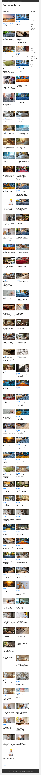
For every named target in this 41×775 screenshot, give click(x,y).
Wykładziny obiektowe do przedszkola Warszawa (22, 70)
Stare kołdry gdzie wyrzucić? (7, 162)
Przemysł (32, 44)
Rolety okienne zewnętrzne (20, 224)
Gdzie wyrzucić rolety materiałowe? (8, 576)
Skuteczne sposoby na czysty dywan (22, 683)
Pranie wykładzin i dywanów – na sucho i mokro (8, 344)
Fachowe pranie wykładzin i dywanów (21, 103)
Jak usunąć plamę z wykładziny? (21, 389)
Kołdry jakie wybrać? (8, 133)
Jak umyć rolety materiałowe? (7, 490)
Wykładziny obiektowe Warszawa (22, 300)
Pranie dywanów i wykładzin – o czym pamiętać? (21, 268)
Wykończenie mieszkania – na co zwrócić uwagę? (7, 239)
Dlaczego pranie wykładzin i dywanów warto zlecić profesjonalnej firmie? (8, 70)
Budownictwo (5, 23)
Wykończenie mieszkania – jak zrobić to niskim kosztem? (9, 622)
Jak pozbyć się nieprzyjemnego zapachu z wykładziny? (9, 315)
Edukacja (32, 20)
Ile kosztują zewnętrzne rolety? (22, 576)
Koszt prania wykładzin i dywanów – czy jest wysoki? (22, 447)
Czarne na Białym (12, 5)
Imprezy (32, 26)
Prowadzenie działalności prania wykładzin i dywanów (21, 41)
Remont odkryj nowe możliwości (8, 224)
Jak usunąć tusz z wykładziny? (20, 314)
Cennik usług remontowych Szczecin (9, 446)
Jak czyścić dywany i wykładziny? (8, 547)
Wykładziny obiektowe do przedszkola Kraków (22, 561)
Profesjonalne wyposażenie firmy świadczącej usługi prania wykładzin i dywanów (8, 284)
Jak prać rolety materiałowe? (20, 608)
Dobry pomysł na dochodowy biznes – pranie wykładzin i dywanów (21, 177)
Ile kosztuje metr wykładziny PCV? (7, 418)
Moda (31, 31)
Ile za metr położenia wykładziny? (21, 375)
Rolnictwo (32, 46)
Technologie (33, 52)
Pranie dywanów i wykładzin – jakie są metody (21, 344)
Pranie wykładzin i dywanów (21, 637)
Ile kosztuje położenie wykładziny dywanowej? (8, 476)
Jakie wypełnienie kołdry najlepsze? (20, 120)
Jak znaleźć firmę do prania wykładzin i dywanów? (21, 209)
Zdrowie (32, 66)
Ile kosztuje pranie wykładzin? (7, 533)
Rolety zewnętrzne (21, 328)
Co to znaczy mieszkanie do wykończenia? (20, 729)
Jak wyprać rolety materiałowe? (7, 504)
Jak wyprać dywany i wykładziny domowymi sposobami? (22, 239)
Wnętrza (4, 24)
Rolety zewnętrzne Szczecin (8, 267)
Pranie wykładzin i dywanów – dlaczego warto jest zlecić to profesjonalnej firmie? (22, 193)
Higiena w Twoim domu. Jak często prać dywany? (22, 696)
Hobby (31, 24)
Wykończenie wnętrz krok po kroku (8, 373)
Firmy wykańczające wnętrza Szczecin (21, 713)
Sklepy (31, 48)
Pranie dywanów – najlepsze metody (7, 681)
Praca (31, 39)
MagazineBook (24, 771)
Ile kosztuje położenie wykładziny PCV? (8, 176)
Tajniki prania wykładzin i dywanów (22, 23)
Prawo (31, 42)
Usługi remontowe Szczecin (7, 590)
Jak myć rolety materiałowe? (20, 533)
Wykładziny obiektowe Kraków (9, 192)
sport (31, 50)
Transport (32, 54)
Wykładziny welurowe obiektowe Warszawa (22, 253)
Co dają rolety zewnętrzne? (6, 637)
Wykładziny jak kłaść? (8, 388)
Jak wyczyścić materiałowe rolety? (21, 490)
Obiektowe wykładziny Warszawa (9, 299)
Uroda (31, 60)
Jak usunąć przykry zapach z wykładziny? (8, 40)
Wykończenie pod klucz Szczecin (22, 518)
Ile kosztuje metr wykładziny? (20, 418)
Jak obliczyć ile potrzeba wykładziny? (9, 403)
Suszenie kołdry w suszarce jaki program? (22, 148)
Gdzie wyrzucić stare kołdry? (8, 148)
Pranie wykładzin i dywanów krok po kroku (9, 432)
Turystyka (11, 23)
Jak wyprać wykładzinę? (9, 252)
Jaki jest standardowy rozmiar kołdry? (22, 134)
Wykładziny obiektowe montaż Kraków (22, 475)
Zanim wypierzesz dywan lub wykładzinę (22, 55)
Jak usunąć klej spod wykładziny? (8, 329)
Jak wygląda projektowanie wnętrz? (9, 55)
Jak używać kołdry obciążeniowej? (7, 120)
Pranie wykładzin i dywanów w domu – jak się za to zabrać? (9, 359)
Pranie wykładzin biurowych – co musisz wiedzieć (9, 88)
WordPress (15, 771)
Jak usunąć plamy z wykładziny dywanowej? (8, 562)
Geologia (32, 22)
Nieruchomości (33, 35)
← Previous (5, 765)
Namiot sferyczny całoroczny (7, 26)
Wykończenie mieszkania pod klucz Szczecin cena (8, 519)
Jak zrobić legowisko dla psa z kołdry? (22, 162)
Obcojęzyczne (33, 37)
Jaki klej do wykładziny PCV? (22, 461)
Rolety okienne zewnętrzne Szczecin (8, 651)
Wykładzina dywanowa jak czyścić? (22, 86)
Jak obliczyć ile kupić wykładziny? (21, 432)
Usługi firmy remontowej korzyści (21, 622)
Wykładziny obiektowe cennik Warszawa (22, 282)
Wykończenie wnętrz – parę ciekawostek (9, 209)
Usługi (31, 62)
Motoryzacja (33, 33)
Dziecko (32, 18)
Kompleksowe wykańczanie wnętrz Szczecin (21, 593)
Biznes (31, 13)
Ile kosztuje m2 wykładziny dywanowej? (7, 106)
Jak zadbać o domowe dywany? (21, 644)
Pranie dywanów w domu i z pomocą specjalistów (8, 698)
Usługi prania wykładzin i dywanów (9, 461)
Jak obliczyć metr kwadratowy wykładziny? (20, 404)
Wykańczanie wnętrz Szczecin (8, 713)
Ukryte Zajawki (33, 58)
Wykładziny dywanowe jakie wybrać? (22, 547)
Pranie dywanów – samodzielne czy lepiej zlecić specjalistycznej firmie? (22, 666)
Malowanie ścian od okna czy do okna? (8, 608)
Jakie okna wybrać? (21, 357)
